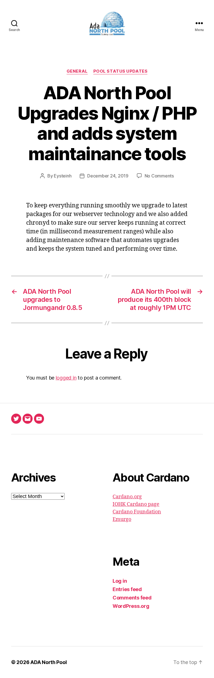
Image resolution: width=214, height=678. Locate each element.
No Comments (159, 176)
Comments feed (132, 598)
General (77, 71)
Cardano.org (127, 497)
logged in (66, 378)
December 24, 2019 (107, 176)
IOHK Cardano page (136, 504)
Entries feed (127, 589)
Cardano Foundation (137, 512)
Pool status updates (120, 71)
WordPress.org (131, 606)
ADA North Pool (48, 662)
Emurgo (122, 519)
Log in (120, 581)
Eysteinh (62, 176)
